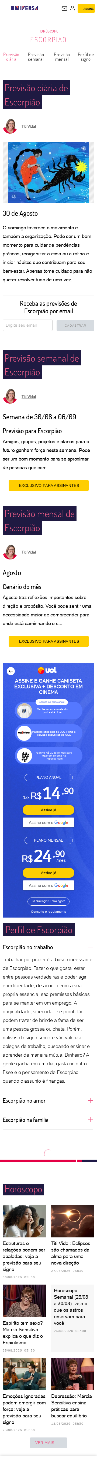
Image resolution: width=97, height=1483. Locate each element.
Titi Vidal (29, 126)
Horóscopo (48, 31)
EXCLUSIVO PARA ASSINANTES (49, 485)
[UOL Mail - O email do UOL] (64, 8)
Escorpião (48, 39)
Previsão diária (11, 56)
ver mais (44, 1442)
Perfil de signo (86, 56)
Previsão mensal (62, 56)
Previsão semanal (36, 56)
